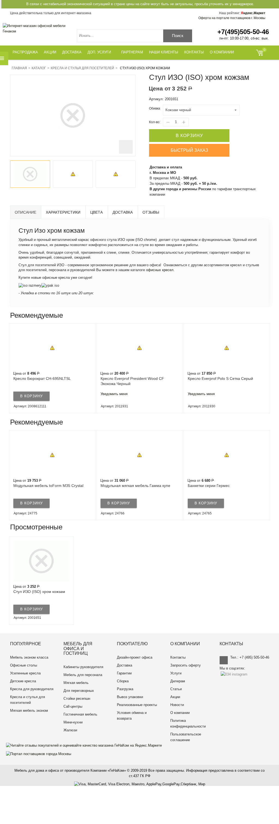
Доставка (123, 212)
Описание (25, 212)
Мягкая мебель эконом (29, 710)
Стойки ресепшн (76, 698)
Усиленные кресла (25, 673)
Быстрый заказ (189, 150)
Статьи (176, 689)
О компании (180, 713)
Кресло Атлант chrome (208, 378)
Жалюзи (70, 730)
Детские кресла (23, 681)
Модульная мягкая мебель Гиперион (222, 485)
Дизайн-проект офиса (134, 657)
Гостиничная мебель (80, 714)
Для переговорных (78, 691)
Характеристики (63, 212)
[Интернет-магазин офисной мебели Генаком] (37, 29)
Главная (19, 68)
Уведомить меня (26, 394)
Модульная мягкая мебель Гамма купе (49, 485)
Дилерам (177, 681)
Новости (177, 705)
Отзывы (150, 212)
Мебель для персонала (82, 675)
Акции (175, 697)
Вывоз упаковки (130, 697)
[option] (30, 174)
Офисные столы (23, 665)
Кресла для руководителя (31, 689)
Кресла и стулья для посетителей (82, 68)
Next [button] (269, 368)
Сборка (123, 681)
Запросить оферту (185, 665)
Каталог (39, 68)
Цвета (96, 212)
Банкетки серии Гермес (122, 485)
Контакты (178, 657)
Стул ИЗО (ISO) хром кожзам (39, 591)
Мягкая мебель (76, 683)
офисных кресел (160, 270)
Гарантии (124, 673)
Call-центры (72, 706)
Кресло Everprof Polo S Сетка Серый (133, 378)
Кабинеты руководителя (83, 667)
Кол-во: (154, 122)
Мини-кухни (73, 722)
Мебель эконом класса (29, 657)
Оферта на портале (231, 18)
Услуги (175, 673)
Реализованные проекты (137, 705)
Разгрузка (125, 689)
